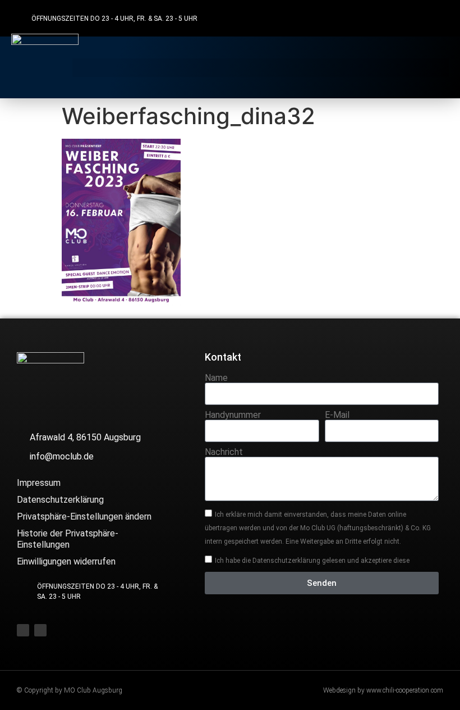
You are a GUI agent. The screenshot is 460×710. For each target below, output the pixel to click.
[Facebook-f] (416, 18)
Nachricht (224, 452)
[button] (260, 67)
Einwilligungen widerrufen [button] (66, 561)
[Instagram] (438, 18)
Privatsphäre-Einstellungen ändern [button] (84, 516)
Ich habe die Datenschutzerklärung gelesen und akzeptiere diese (312, 561)
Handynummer (233, 415)
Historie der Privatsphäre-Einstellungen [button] (67, 539)
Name (216, 378)
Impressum (39, 482)
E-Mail (337, 415)
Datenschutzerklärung (60, 499)
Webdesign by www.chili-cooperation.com (383, 690)
